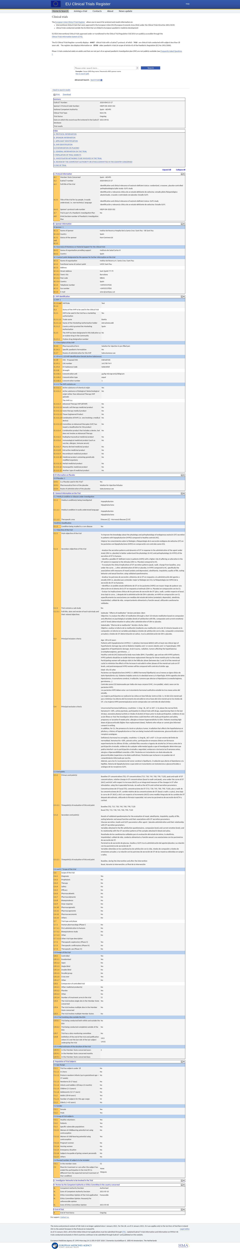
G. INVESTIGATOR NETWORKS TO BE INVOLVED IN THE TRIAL (78, 158)
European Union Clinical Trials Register (70, 22)
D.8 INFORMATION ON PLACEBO (66, 148)
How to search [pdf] (82, 74)
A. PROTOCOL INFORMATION (65, 134)
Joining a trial (80, 11)
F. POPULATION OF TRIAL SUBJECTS (67, 155)
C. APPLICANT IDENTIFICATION (66, 141)
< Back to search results (61, 90)
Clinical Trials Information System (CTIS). (67, 37)
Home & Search (60, 11)
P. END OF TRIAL (60, 165)
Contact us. (64, 1217)
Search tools (95, 80)
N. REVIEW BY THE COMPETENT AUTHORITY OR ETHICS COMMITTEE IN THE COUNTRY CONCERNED (93, 162)
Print (58, 95)
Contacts (97, 11)
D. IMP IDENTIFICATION (63, 145)
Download (67, 95)
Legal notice (184, 1229)
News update (125, 11)
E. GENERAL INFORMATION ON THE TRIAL (70, 152)
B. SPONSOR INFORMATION (64, 138)
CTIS (124, 1232)
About (110, 11)
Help (187, 4)
